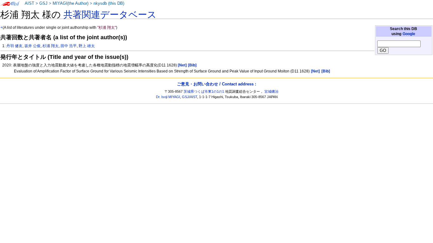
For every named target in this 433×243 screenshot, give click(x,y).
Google (409, 34)
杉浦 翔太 (50, 46)
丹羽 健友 (14, 46)
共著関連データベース (110, 14)
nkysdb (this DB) (109, 3)
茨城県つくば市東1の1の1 (204, 91)
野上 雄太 (87, 46)
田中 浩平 (69, 46)
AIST (29, 3)
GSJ (43, 3)
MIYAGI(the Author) (70, 3)
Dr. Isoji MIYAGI (168, 97)
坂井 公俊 (32, 46)
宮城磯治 (271, 91)
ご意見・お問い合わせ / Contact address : (216, 84)
